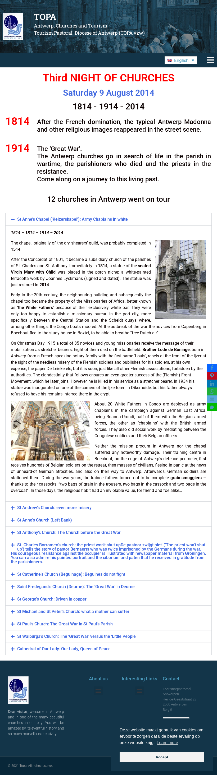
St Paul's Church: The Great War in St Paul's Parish (65, 623)
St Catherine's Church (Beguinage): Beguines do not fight (71, 574)
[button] (181, 60)
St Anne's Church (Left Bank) (44, 520)
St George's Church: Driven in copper (52, 599)
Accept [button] (162, 757)
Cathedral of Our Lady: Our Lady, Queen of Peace (64, 648)
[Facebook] (212, 368)
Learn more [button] (167, 742)
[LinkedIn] (212, 384)
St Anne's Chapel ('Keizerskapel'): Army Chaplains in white (72, 219)
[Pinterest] (212, 376)
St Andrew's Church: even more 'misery (54, 507)
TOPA (45, 16)
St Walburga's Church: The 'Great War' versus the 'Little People (76, 636)
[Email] (212, 399)
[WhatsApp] (212, 391)
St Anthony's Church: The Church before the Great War (69, 532)
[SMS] (212, 407)
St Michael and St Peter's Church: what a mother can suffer (73, 611)
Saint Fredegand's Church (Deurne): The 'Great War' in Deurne (76, 586)
